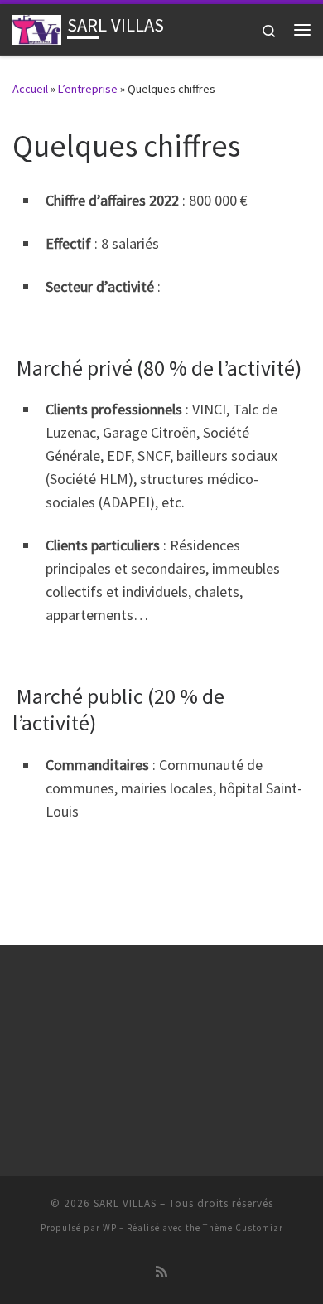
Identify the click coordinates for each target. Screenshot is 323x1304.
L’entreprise (88, 88)
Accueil (30, 88)
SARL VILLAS (125, 1203)
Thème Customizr (243, 1228)
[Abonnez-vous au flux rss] (161, 1272)
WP (110, 1228)
